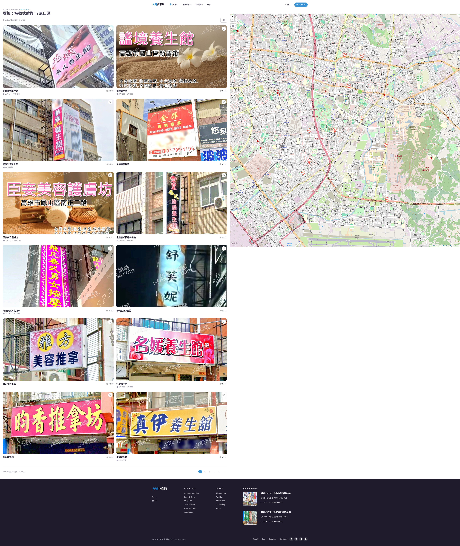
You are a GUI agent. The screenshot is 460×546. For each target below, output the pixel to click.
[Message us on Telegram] (301, 539)
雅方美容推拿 (9, 383)
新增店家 (302, 4)
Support (272, 539)
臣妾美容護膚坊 (10, 237)
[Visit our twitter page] (296, 539)
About (255, 539)
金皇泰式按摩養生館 (126, 237)
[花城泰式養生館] (387, 200)
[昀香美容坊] (349, 86)
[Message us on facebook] (306, 539)
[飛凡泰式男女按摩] (345, 55)
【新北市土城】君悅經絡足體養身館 (275, 493)
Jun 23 (264, 503)
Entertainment (190, 508)
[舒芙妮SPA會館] (386, 145)
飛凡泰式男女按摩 (11, 310)
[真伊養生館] (309, 161)
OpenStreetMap (447, 246)
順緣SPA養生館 (10, 164)
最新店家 (186, 4)
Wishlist (219, 497)
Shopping (188, 501)
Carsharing (188, 512)
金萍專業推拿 (122, 164)
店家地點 (198, 4)
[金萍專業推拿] (361, 118)
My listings (220, 501)
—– (156, 501)
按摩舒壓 (14, 9)
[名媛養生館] (309, 131)
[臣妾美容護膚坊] (303, 173)
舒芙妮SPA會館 (123, 310)
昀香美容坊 (8, 457)
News (218, 508)
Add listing (220, 504)
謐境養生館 (121, 91)
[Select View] (223, 20)
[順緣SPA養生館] (362, 56)
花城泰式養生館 (10, 91)
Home (5, 9)
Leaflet (433, 246)
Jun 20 (264, 521)
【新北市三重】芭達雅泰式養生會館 (275, 512)
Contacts (284, 539)
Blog (208, 4)
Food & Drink (189, 497)
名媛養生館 (121, 383)
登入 (289, 4)
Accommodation (191, 493)
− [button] (232, 19)
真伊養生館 (121, 457)
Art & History (189, 504)
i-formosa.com (179, 539)
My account (221, 493)
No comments (277, 503)
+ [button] (232, 16)
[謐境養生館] (335, 130)
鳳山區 (174, 4)
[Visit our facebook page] (291, 539)
